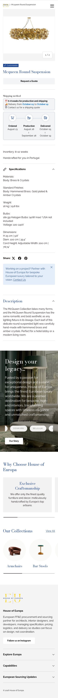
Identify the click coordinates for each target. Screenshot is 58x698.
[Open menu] (52, 5)
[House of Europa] (5, 5)
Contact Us (19, 279)
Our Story (14, 441)
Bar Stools (40, 566)
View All (50, 530)
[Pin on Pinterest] (26, 258)
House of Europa (17, 690)
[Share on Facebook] (20, 258)
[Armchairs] (14, 550)
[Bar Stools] (40, 550)
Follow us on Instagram (19, 640)
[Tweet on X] (13, 258)
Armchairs (14, 566)
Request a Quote (29, 81)
